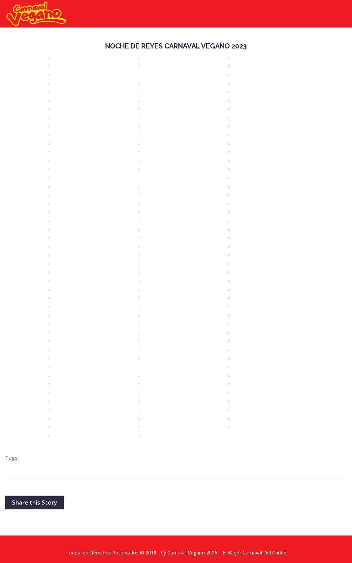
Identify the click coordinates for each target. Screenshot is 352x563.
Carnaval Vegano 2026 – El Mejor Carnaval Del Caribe (226, 552)
